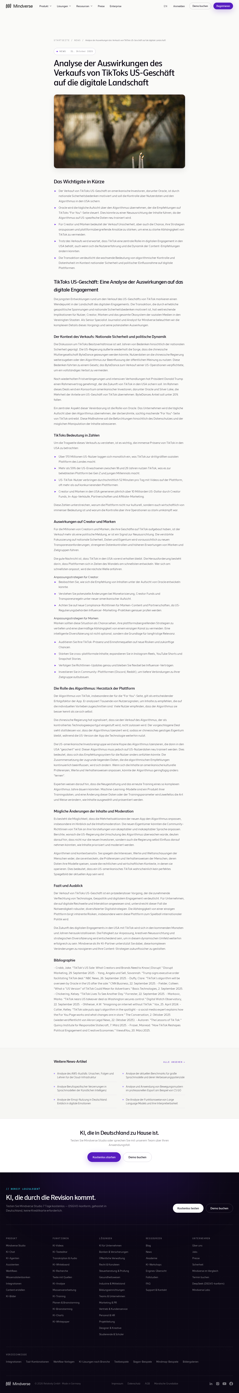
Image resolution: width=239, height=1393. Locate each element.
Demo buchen (200, 5)
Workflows (11, 1270)
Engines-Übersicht (156, 1270)
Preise (101, 6)
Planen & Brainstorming (66, 1302)
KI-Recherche (60, 1270)
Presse (196, 1258)
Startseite (62, 40)
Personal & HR (107, 1315)
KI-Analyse (59, 1283)
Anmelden (179, 6)
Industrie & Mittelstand (112, 1283)
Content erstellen (15, 1289)
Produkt (43, 6)
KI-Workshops (154, 1264)
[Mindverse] (19, 6)
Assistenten (12, 1264)
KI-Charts (58, 1315)
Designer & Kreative (110, 1327)
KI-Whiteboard (61, 1264)
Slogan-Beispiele (142, 1361)
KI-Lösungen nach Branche (94, 1361)
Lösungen (62, 6)
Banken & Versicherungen (113, 1251)
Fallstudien (152, 1277)
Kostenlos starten (104, 1157)
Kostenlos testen (188, 1208)
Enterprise (115, 6)
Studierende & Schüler (111, 1334)
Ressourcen (82, 6)
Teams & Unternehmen (112, 1296)
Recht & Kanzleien (109, 1264)
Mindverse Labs (201, 1289)
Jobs (194, 1251)
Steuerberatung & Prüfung (114, 1270)
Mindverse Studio (15, 1245)
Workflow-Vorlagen (64, 1361)
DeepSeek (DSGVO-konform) (208, 1283)
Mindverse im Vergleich (205, 1270)
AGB (147, 1383)
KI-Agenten (12, 1258)
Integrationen (13, 1283)
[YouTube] (224, 1384)
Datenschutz (134, 1383)
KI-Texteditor (60, 1251)
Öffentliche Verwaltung (112, 1258)
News (77, 40)
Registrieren (223, 5)
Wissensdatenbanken (18, 1277)
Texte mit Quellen (62, 1277)
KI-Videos (58, 1245)
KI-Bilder (11, 1296)
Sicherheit (197, 1264)
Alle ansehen (174, 1062)
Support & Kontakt (156, 1289)
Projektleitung (107, 1321)
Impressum (117, 1383)
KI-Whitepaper (61, 1321)
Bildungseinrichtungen (112, 1289)
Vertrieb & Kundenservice (113, 1308)
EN (165, 6)
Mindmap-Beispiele (167, 1361)
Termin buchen (200, 1277)
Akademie (151, 1258)
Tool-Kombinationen (37, 1361)
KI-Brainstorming (62, 1308)
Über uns (197, 1245)
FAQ (148, 1283)
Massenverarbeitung (64, 1289)
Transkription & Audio (65, 1258)
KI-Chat (10, 1251)
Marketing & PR (108, 1302)
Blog (148, 1245)
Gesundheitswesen (109, 1277)
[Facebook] (231, 1384)
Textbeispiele (121, 1361)
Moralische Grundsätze (166, 1383)
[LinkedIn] (211, 1384)
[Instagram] (218, 1384)
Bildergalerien (190, 1361)
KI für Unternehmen (110, 1245)
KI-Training (59, 1296)
